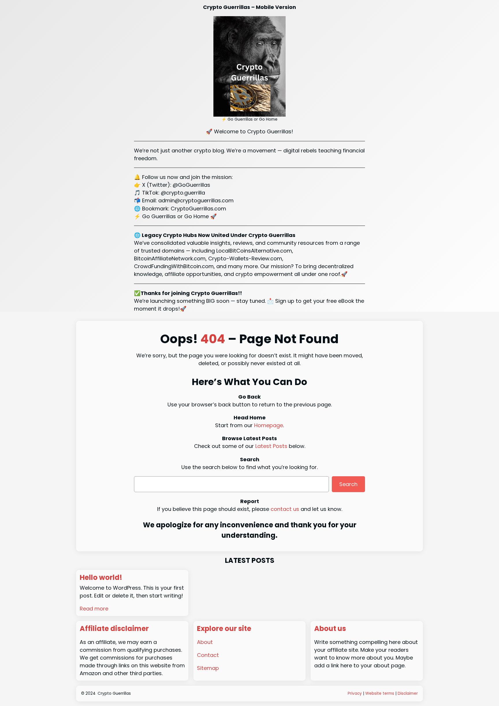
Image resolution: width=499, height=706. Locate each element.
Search (348, 484)
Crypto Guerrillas (114, 693)
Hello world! (101, 578)
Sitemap (208, 668)
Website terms (379, 693)
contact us (285, 509)
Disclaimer (408, 693)
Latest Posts (271, 446)
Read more (94, 608)
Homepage (268, 425)
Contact (208, 655)
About (205, 642)
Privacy (355, 693)
